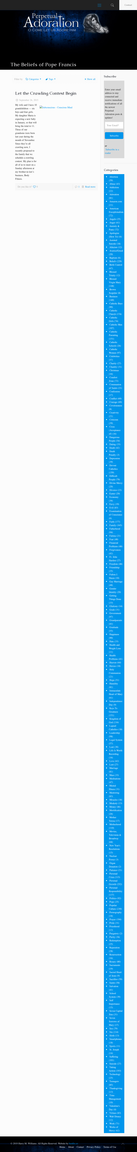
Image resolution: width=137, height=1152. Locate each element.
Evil (111, 507)
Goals (112, 609)
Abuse (112, 183)
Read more (90, 186)
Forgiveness (115, 549)
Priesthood (114, 926)
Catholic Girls (113, 319)
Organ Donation (113, 864)
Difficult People (113, 477)
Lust (111, 764)
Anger (112, 222)
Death (112, 447)
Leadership (114, 732)
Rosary (112, 961)
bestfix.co (73, 1143)
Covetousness (115, 405)
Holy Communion (115, 671)
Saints (112, 982)
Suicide (112, 1063)
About (71, 1146)
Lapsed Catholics (113, 727)
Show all (91, 79)
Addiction (114, 187)
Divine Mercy (115, 482)
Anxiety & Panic (114, 227)
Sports (112, 1046)
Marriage (113, 768)
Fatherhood (114, 528)
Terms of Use (109, 1146)
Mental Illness (112, 787)
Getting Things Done (115, 597)
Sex (111, 1028)
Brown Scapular (113, 291)
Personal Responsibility (115, 889)
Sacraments (114, 965)
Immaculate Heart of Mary (115, 692)
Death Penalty (112, 453)
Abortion (113, 176)
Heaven (112, 662)
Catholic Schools (113, 344)
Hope (111, 680)
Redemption (115, 940)
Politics (112, 898)
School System (112, 995)
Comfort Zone (113, 379)
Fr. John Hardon (113, 558)
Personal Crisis (113, 875)
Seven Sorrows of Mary (114, 1021)
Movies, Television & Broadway (115, 835)
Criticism (113, 419)
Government (115, 613)
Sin (111, 1032)
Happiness (114, 634)
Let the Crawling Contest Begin (45, 93)
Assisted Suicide (113, 241)
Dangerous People (114, 439)
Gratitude (113, 627)
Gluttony (113, 606)
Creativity (114, 412)
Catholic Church (113, 312)
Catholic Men (115, 324)
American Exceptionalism (116, 210)
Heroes (112, 666)
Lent (111, 746)
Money (112, 806)
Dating (112, 444)
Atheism (113, 247)
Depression (114, 458)
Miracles (113, 799)
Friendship (114, 567)
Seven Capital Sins (115, 1012)
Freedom (113, 563)
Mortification (115, 810)
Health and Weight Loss (115, 646)
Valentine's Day (114, 1107)
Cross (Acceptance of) (114, 430)
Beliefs (112, 261)
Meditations (114, 778)
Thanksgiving (115, 1088)
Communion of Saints (115, 386)
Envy (111, 504)
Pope (111, 901)
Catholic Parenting (113, 333)
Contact (128, 5)
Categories (34, 79)
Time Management (115, 1097)
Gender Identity (112, 590)
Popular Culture (113, 907)
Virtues (112, 1112)
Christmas (114, 370)
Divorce (113, 490)
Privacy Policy (94, 1146)
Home (62, 1146)
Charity (112, 363)
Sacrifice (113, 979)
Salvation (113, 986)
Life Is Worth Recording (115, 752)
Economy (113, 497)
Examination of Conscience (115, 512)
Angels (112, 219)
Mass (111, 775)
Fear (111, 539)
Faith (111, 521)
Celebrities (114, 356)
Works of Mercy (113, 1128)
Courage (113, 402)
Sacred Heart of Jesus (115, 974)
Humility (113, 683)
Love (111, 761)
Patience (113, 870)
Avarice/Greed (116, 250)
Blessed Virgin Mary (115, 280)
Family (112, 525)
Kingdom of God (115, 720)
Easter (112, 493)
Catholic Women (113, 351)
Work (112, 1123)
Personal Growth (113, 882)
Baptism (113, 257)
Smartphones (115, 1039)
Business (113, 296)
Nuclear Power (113, 857)
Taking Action (112, 1069)
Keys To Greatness (113, 710)
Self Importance (114, 1002)
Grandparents (115, 620)
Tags (51, 79)
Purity (112, 936)
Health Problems (113, 657)
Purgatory (114, 933)
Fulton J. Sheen (113, 576)
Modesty (113, 803)
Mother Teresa (112, 819)
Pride (111, 922)
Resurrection (115, 954)
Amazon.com (115, 201)
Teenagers (114, 1081)
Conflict (113, 398)
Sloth (111, 1035)
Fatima (112, 535)
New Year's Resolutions (114, 847)
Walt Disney (115, 1116)
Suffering (113, 1056)
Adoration (114, 194)
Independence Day (115, 703)
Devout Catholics (113, 467)
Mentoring (114, 792)
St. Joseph (114, 1049)
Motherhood (115, 824)
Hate (111, 641)
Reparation (114, 947)
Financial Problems (113, 544)
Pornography (115, 912)
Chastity (113, 366)
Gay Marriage (115, 581)
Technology (114, 1074)
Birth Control (115, 264)
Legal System (115, 739)
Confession (114, 391)
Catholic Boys (115, 303)
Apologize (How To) (114, 234)
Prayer (112, 919)
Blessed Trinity (112, 273)
